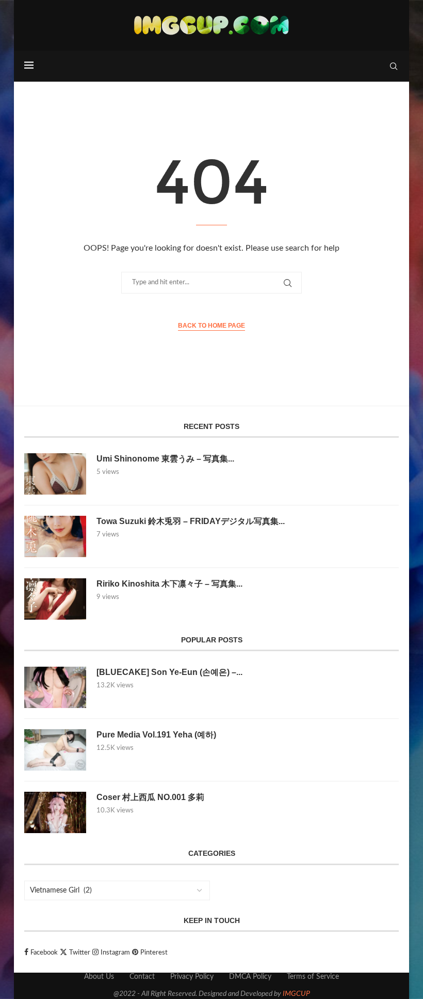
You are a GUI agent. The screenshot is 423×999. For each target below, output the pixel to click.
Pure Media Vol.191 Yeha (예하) (156, 734)
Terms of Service (313, 976)
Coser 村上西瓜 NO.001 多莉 (150, 797)
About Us (99, 976)
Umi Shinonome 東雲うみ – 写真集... (165, 458)
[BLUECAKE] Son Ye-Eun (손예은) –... (169, 672)
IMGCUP (296, 993)
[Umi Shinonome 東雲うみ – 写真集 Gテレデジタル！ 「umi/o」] (55, 474)
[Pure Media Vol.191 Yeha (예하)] (55, 750)
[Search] (393, 66)
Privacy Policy (192, 976)
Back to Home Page (211, 325)
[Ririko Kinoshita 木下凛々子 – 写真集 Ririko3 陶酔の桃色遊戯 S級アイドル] (55, 599)
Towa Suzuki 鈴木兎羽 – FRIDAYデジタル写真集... (190, 521)
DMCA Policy (250, 976)
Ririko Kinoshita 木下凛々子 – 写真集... (169, 583)
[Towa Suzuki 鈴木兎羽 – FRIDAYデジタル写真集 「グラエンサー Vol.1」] (55, 536)
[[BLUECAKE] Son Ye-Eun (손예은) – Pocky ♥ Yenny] (55, 687)
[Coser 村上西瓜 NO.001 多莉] (55, 812)
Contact (142, 976)
